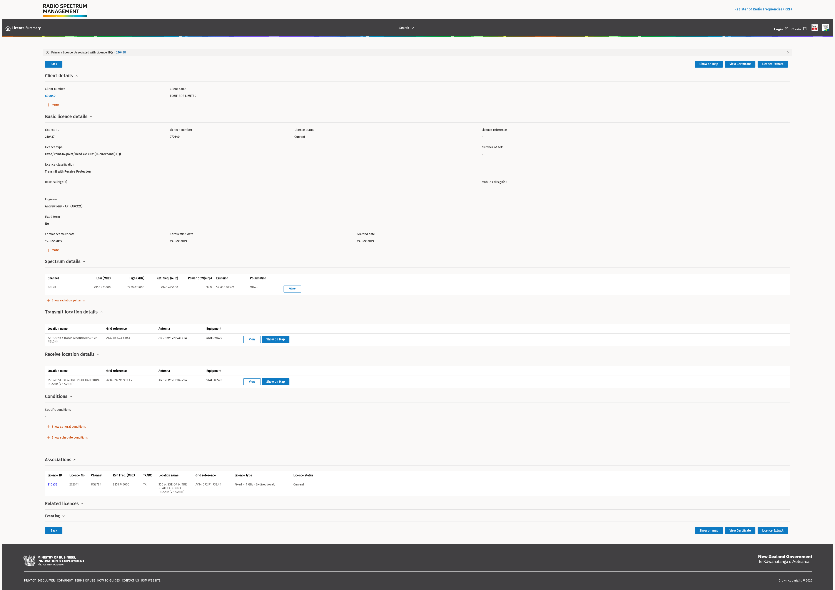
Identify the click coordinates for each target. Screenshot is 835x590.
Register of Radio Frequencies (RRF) (763, 9)
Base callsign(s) (56, 182)
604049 (50, 96)
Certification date (181, 234)
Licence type (54, 147)
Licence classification (59, 164)
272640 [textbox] (175, 137)
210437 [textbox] (50, 137)
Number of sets (493, 147)
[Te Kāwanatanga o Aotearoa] (785, 561)
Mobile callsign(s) (494, 182)
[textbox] (105, 96)
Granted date (366, 234)
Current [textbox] (299, 137)
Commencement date (60, 234)
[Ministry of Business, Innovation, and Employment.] (53, 561)
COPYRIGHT (65, 580)
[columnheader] (56, 475)
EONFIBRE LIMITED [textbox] (183, 96)
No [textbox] (47, 224)
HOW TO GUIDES (108, 580)
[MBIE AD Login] (825, 28)
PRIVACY (30, 580)
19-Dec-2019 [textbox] (53, 241)
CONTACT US (130, 580)
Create (799, 28)
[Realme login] (815, 28)
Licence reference (494, 130)
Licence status (304, 130)
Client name (178, 89)
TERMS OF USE (85, 580)
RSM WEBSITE (150, 580)
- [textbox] (482, 137)
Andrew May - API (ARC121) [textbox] (63, 206)
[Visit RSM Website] (65, 9)
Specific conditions (58, 410)
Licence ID (52, 130)
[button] (62, 278)
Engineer (51, 199)
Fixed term (52, 217)
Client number (55, 89)
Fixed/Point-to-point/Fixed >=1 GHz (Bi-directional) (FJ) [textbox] (83, 154)
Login (781, 28)
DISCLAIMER (46, 580)
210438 (121, 52)
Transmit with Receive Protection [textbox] (68, 171)
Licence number (181, 130)
